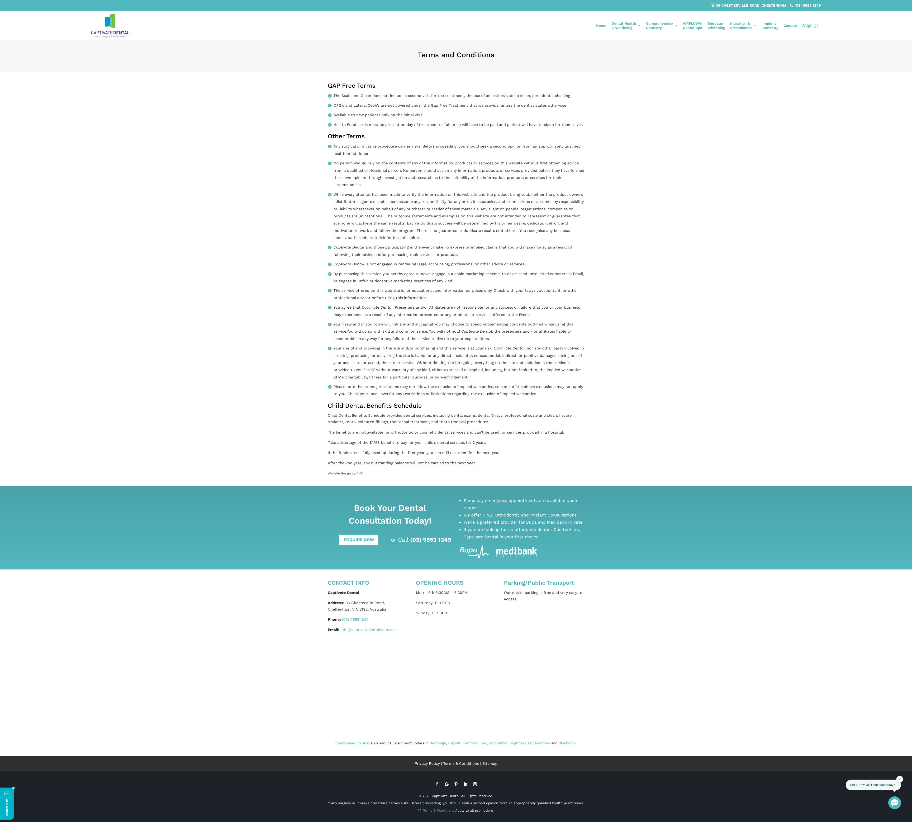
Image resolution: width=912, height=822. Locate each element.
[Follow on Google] (446, 784)
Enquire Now (359, 539)
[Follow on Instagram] (475, 784)
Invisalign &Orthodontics (741, 25)
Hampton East (475, 743)
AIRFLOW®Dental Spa (692, 25)
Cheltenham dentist (352, 743)
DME (359, 473)
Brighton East (521, 743)
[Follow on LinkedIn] (465, 784)
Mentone (542, 743)
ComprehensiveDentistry (659, 25)
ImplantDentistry (770, 25)
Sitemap (490, 763)
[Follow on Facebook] (437, 784)
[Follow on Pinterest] (456, 784)
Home (601, 26)
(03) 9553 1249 (807, 5)
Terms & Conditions (461, 763)
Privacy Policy (427, 763)
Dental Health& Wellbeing (624, 25)
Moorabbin (498, 743)
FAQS (807, 26)
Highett (454, 743)
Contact (790, 26)
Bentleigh (438, 743)
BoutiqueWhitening (716, 25)
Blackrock (567, 743)
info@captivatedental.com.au (368, 629)
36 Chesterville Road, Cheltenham (751, 5)
